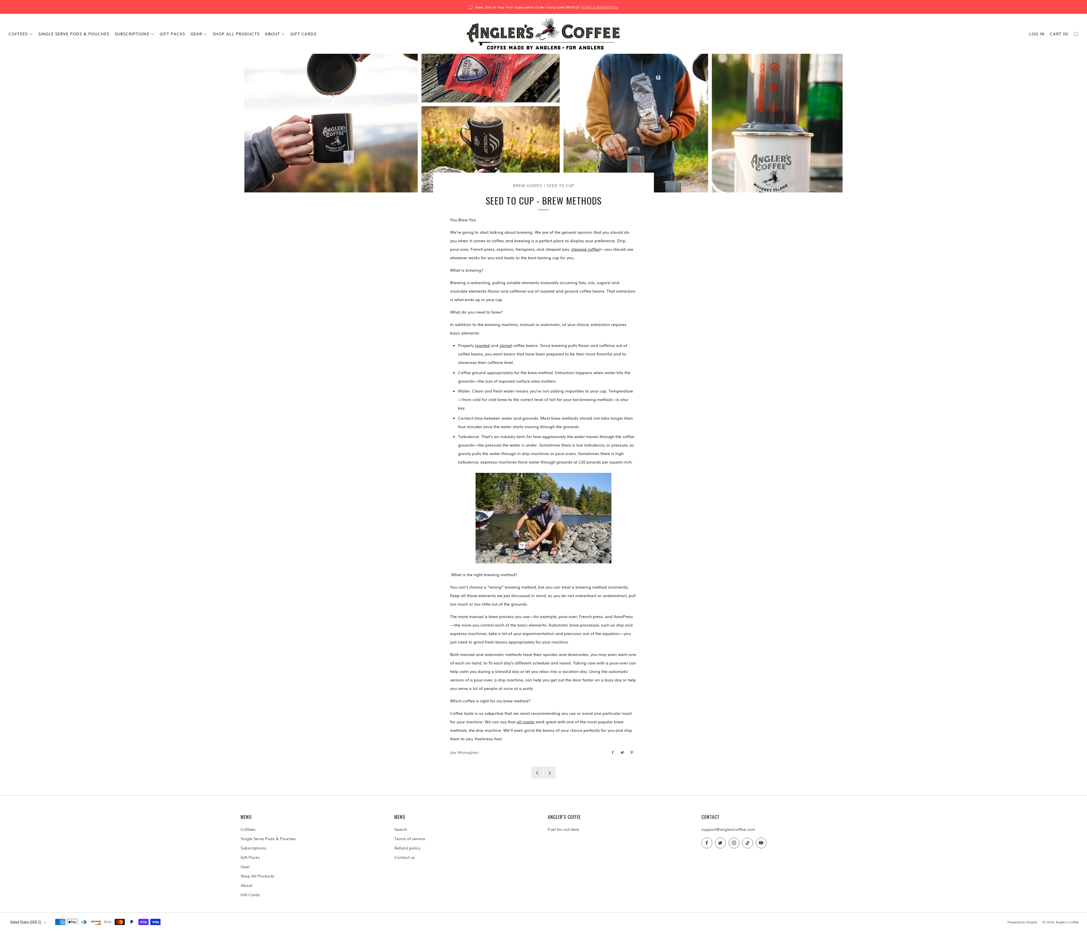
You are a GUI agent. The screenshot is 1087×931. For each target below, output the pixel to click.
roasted (482, 345)
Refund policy (407, 848)
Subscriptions (132, 34)
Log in (1037, 34)
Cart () (1059, 34)
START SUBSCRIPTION (599, 7)
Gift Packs (172, 34)
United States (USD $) (25, 922)
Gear (196, 34)
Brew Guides (527, 185)
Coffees (18, 34)
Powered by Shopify (1022, 922)
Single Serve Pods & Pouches (73, 34)
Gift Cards (303, 34)
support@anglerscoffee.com (728, 829)
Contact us (404, 857)
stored (506, 345)
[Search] (1076, 34)
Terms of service (409, 838)
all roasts (525, 721)
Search (400, 829)
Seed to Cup (560, 185)
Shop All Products (236, 34)
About (272, 34)
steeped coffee (585, 249)
